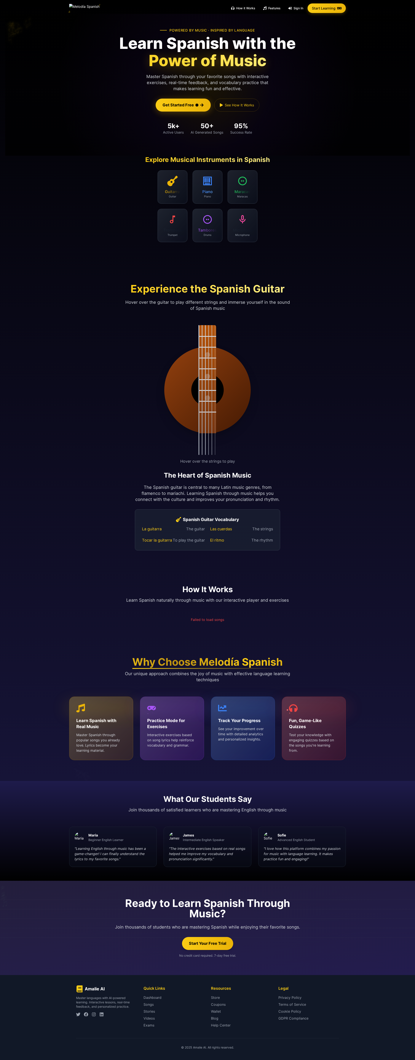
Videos (149, 1018)
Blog (214, 1018)
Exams (149, 1025)
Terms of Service (292, 1004)
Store (215, 997)
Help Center (221, 1025)
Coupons (218, 1004)
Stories (149, 1011)
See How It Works (239, 105)
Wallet (216, 1011)
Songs (149, 1004)
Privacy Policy (290, 997)
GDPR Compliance (293, 1018)
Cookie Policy (289, 1011)
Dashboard (152, 997)
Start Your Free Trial (207, 943)
